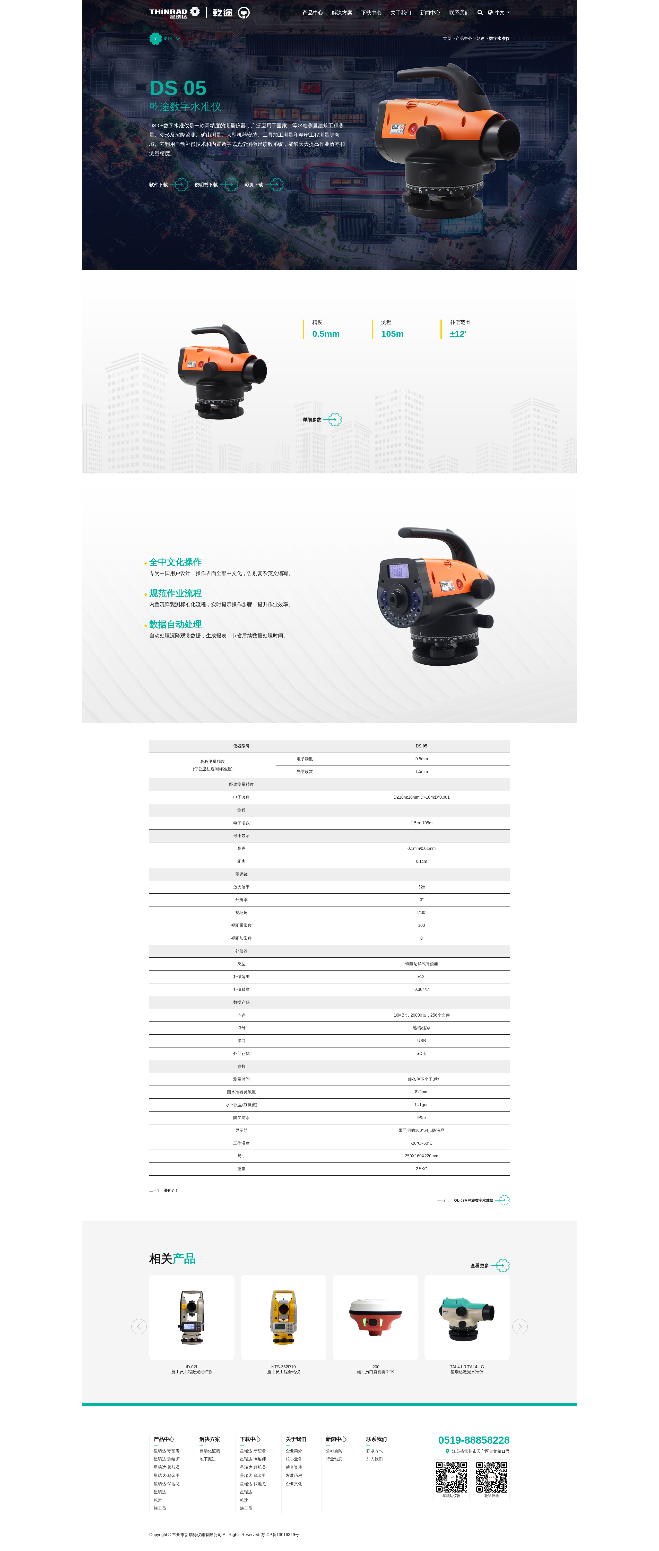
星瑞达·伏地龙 (167, 1484)
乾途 (480, 38)
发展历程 (294, 1475)
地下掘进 (208, 1459)
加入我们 (374, 1459)
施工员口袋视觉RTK (375, 1369)
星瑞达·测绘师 (167, 1459)
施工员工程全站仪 (283, 1369)
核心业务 (294, 1459)
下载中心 (371, 12)
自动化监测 (210, 1451)
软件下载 (158, 184)
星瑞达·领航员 (167, 1467)
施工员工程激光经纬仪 (192, 1369)
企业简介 (294, 1451)
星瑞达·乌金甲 (167, 1475)
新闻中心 (430, 12)
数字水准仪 (499, 38)
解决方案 (342, 12)
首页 (447, 38)
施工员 (160, 1508)
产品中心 (312, 12)
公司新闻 (334, 1451)
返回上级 (172, 38)
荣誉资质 (294, 1467)
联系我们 (459, 12)
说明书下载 (206, 184)
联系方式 (374, 1451)
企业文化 (294, 1484)
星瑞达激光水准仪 (467, 1369)
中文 (500, 12)
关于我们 (401, 12)
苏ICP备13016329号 (280, 1534)
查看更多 (480, 1265)
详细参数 (312, 419)
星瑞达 (160, 1492)
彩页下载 (254, 184)
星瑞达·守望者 (167, 1451)
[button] (139, 1326)
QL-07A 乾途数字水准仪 (473, 1200)
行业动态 (334, 1459)
